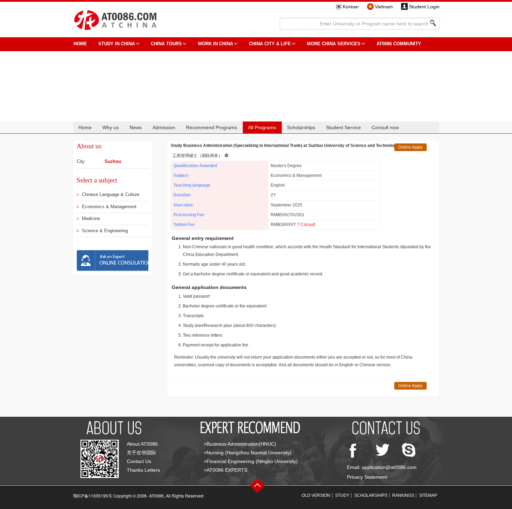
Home (85, 127)
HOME (80, 43)
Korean (351, 6)
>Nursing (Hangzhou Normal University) (248, 452)
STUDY (342, 495)
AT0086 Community (399, 43)
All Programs (262, 127)
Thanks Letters (143, 470)
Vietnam (384, 6)
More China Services (333, 43)
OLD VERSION (316, 495)
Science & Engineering (105, 230)
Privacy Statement (367, 477)
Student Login (424, 6)
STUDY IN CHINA (116, 43)
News (136, 127)
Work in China (215, 43)
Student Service (343, 127)
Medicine (91, 218)
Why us (110, 127)
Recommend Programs (211, 127)
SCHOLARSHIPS (370, 495)
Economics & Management (109, 206)
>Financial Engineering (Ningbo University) (251, 461)
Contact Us (139, 461)
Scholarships (301, 127)
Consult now (385, 127)
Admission (164, 127)
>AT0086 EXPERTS (225, 470)
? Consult (306, 224)
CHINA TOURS (166, 43)
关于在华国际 (141, 452)
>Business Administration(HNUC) (240, 444)
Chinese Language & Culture (110, 194)
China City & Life (270, 43)
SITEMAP (428, 495)
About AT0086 (142, 444)
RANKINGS (403, 495)
